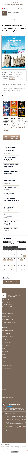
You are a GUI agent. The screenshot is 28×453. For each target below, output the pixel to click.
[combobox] (10, 247)
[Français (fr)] (6, 8)
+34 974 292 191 (14, 2)
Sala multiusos (5, 339)
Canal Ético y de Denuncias (8, 322)
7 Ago (18, 413)
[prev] (4, 242)
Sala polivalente (6, 333)
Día (25, 241)
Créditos (4, 393)
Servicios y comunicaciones (8, 382)
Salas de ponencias (6, 342)
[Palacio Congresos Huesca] (12, 13)
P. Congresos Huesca (10, 413)
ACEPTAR (15, 451)
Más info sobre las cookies (8, 319)
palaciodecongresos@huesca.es (14, 4)
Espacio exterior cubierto (8, 336)
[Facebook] (14, 8)
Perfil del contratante (7, 368)
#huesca (8, 430)
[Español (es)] (2, 8)
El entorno (4, 379)
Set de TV (4, 348)
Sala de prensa (5, 345)
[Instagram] (21, 8)
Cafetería (4, 354)
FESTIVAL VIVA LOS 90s (13, 120)
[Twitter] (16, 8)
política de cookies (15, 449)
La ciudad (4, 376)
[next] (6, 242)
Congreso (11, 78)
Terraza (4, 357)
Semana (21, 241)
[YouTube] (18, 8)
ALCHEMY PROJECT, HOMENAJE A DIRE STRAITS (6, 121)
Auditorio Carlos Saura (14, 76)
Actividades (5, 385)
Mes (18, 241)
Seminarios (5, 351)
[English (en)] (4, 8)
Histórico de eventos (7, 365)
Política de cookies (6, 316)
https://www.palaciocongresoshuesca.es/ (15, 423)
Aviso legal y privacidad (7, 313)
